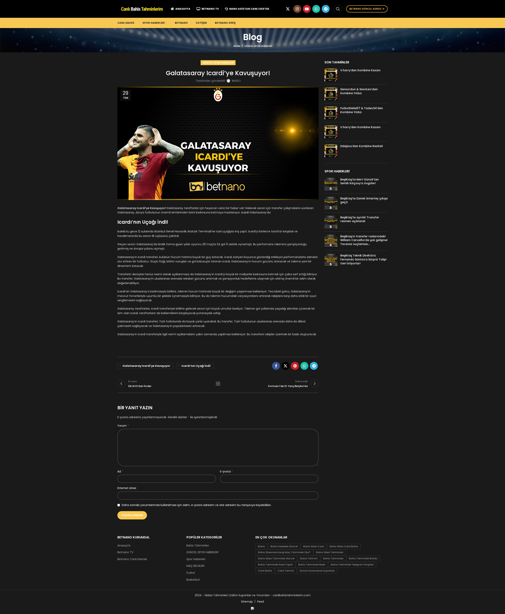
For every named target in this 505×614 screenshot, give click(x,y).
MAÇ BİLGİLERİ (195, 566)
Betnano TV (125, 552)
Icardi (245, 212)
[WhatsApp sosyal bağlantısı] (316, 9)
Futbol (190, 573)
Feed (260, 602)
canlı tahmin (286, 570)
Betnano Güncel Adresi (365, 8)
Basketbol (193, 580)
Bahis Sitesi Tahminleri (329, 552)
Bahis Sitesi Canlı (313, 546)
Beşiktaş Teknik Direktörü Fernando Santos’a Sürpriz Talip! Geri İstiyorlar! (363, 259)
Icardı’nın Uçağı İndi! (196, 366)
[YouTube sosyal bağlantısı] (307, 9)
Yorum (123, 425)
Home (236, 46)
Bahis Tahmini (309, 558)
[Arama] (338, 9)
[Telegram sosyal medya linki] (326, 9)
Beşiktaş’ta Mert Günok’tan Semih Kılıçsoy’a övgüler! (359, 181)
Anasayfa (123, 545)
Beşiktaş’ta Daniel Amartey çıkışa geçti (364, 200)
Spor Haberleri (195, 559)
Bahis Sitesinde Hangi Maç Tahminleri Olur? (284, 552)
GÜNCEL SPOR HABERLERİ (258, 46)
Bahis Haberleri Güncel (284, 546)
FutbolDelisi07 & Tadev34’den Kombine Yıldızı (361, 110)
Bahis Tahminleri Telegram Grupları (352, 564)
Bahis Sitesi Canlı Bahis (344, 546)
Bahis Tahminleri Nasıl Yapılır (275, 564)
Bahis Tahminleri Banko (363, 558)
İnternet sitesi (126, 488)
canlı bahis (265, 570)
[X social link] (288, 9)
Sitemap (247, 602)
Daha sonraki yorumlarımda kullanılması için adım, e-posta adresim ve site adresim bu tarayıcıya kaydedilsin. (196, 505)
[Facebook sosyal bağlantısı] (276, 366)
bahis (261, 546)
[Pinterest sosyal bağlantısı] (295, 366)
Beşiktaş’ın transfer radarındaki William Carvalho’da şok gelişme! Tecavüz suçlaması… (364, 240)
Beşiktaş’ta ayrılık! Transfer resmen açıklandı (359, 219)
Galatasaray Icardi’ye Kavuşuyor (146, 366)
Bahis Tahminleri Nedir (311, 564)
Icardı (121, 231)
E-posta (226, 471)
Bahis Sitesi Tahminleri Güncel (276, 558)
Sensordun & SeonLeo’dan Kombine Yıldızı (359, 91)
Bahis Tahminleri (197, 545)
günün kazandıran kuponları (317, 570)
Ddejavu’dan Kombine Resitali (361, 146)
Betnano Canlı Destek (132, 559)
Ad (120, 471)
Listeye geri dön (218, 384)
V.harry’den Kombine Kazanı (360, 70)
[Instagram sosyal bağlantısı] (297, 9)
